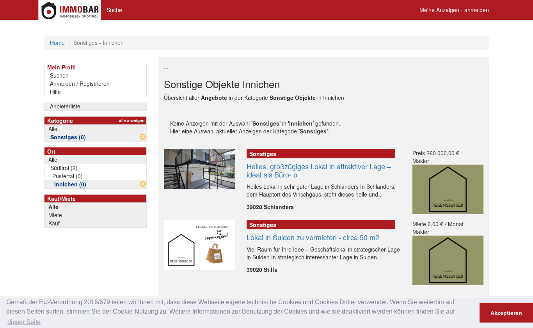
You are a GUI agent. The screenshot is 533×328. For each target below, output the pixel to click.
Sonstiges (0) (68, 137)
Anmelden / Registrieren (80, 83)
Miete (55, 215)
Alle (52, 129)
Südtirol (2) (64, 168)
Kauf (54, 223)
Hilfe (55, 92)
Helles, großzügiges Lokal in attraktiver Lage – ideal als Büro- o (319, 170)
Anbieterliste (65, 106)
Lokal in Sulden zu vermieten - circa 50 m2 (313, 237)
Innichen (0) (70, 184)
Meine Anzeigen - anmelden (454, 10)
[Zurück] (142, 136)
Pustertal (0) (67, 176)
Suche (114, 10)
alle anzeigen (131, 120)
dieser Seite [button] (24, 322)
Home (57, 42)
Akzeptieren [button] (506, 313)
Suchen (59, 75)
